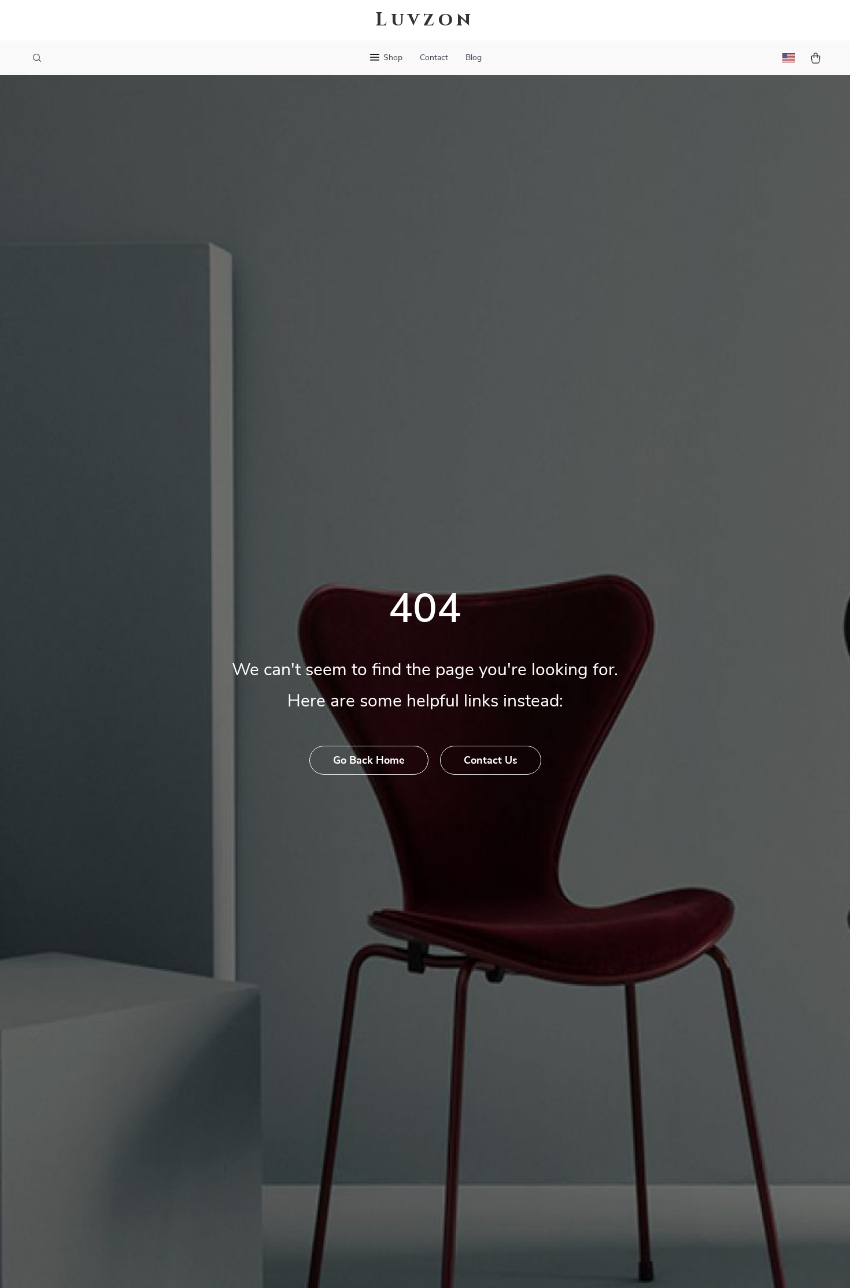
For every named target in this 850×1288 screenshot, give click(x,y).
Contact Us (491, 761)
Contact (434, 58)
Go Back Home (369, 761)
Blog (473, 58)
